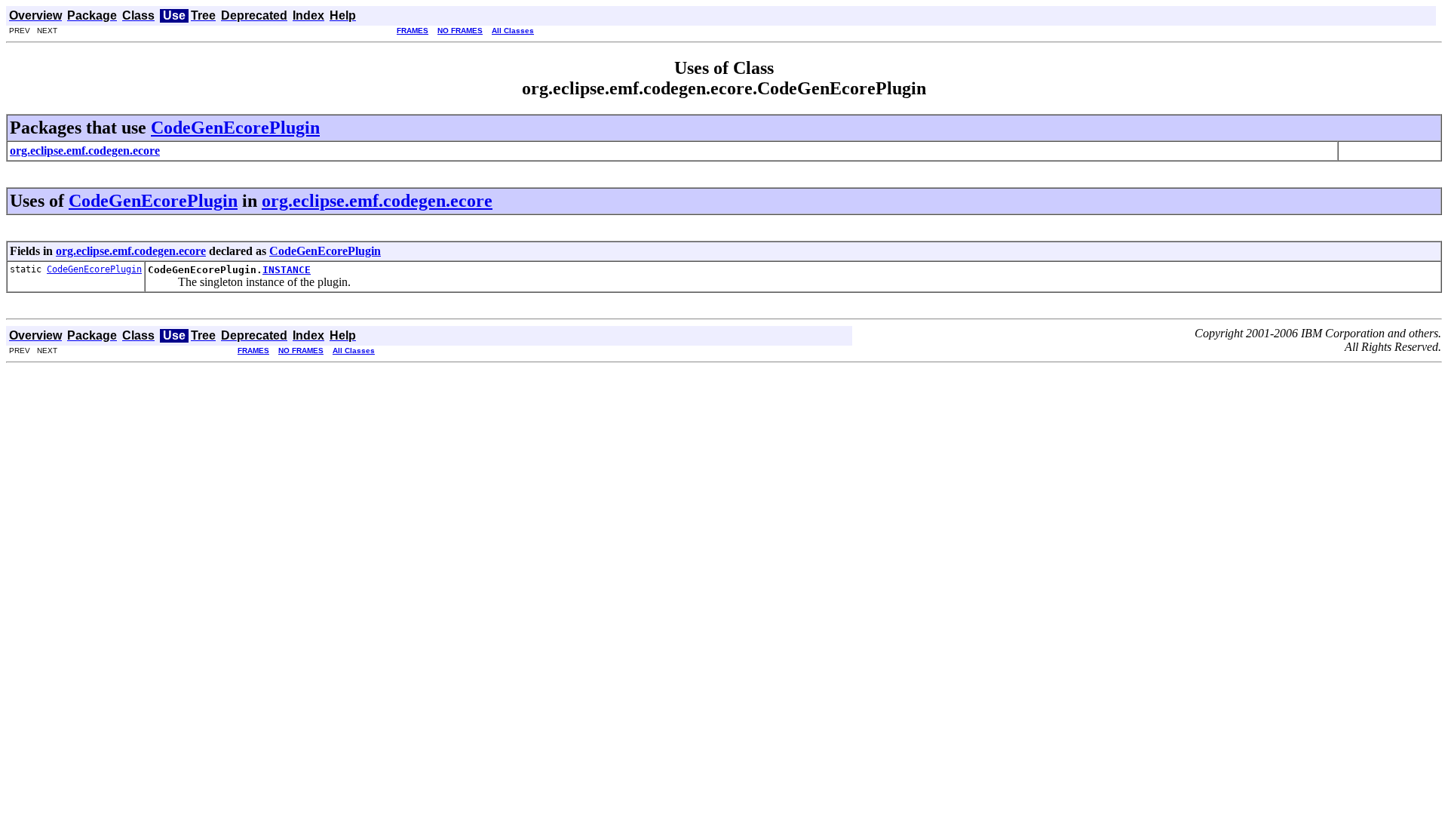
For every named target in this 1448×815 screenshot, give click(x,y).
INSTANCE (286, 269)
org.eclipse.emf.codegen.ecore (377, 201)
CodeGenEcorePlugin (235, 127)
